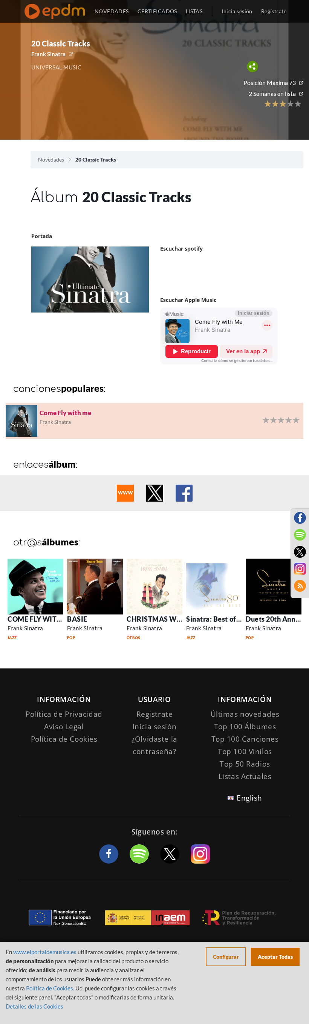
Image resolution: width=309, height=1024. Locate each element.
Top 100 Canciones (245, 739)
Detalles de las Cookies (34, 1006)
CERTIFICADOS (157, 11)
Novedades (51, 159)
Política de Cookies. (50, 988)
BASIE (77, 619)
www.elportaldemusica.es (44, 952)
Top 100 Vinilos (245, 751)
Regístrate (273, 11)
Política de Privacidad (64, 714)
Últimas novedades (245, 714)
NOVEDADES (112, 11)
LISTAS (194, 11)
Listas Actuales (245, 776)
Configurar (226, 956)
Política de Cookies (64, 739)
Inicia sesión (237, 11)
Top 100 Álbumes (245, 726)
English (249, 798)
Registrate (154, 714)
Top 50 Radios (245, 764)
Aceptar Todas (275, 956)
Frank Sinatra (48, 54)
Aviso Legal (64, 726)
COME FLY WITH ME (41, 619)
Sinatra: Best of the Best (225, 619)
